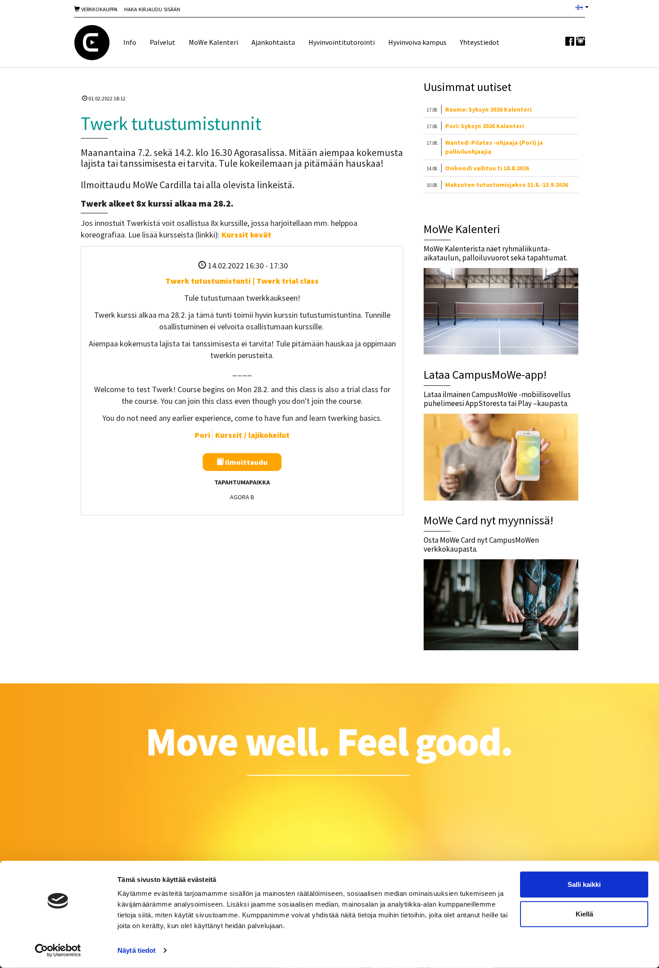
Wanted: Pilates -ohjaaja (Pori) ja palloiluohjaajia (494, 147)
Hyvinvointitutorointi (341, 42)
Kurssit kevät (246, 234)
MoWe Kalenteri (213, 42)
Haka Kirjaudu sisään (152, 9)
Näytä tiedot (136, 950)
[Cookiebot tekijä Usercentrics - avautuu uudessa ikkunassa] (58, 950)
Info (129, 42)
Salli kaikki (584, 884)
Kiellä (584, 913)
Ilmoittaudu (246, 462)
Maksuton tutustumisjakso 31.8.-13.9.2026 (506, 185)
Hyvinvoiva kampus (417, 42)
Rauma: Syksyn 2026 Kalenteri (488, 109)
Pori (202, 435)
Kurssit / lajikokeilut (252, 435)
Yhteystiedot (479, 42)
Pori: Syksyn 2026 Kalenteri (484, 126)
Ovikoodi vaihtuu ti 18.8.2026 (487, 168)
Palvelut (162, 42)
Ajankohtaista (273, 42)
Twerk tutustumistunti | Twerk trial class (242, 281)
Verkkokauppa (98, 9)
